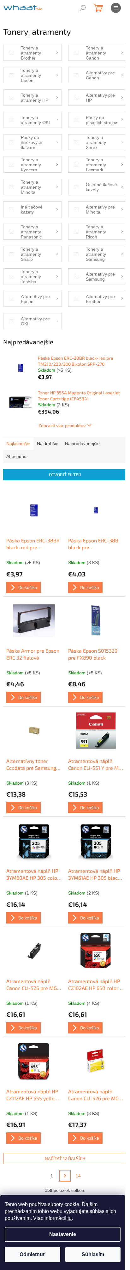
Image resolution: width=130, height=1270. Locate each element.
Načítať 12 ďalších (65, 1158)
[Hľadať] (82, 8)
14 (78, 1175)
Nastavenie (62, 1234)
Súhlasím (93, 1254)
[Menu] (115, 8)
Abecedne (16, 456)
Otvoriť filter (65, 474)
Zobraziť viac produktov (62, 425)
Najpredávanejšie (82, 443)
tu (70, 1218)
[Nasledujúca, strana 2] (65, 1175)
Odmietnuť (32, 1254)
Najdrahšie (47, 443)
